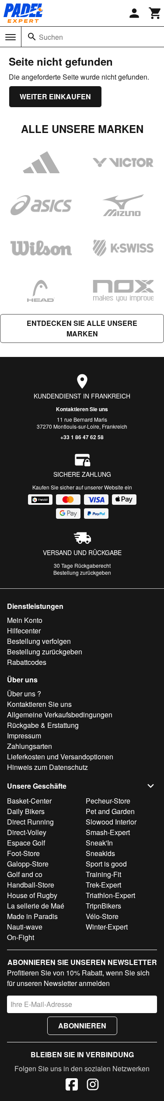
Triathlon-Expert (110, 895)
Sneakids (100, 853)
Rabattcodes (26, 662)
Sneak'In (99, 843)
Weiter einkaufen (55, 96)
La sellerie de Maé (35, 906)
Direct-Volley (26, 832)
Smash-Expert (108, 832)
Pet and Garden (110, 811)
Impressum (24, 736)
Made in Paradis (32, 916)
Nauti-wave (24, 927)
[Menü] (10, 37)
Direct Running (30, 822)
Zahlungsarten (29, 746)
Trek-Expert (103, 885)
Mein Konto (24, 620)
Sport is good (106, 864)
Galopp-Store (28, 864)
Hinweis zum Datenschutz (47, 767)
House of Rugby (32, 895)
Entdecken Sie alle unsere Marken (82, 328)
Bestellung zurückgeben (82, 572)
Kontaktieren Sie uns (82, 408)
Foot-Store (23, 853)
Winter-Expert (107, 927)
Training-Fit (103, 874)
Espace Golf (26, 843)
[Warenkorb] (155, 13)
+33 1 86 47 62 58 (82, 437)
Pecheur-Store (108, 801)
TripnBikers (103, 906)
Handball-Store (30, 885)
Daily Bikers (26, 811)
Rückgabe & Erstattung (43, 725)
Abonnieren (82, 1026)
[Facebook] (72, 1085)
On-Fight (20, 937)
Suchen (51, 37)
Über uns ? (24, 694)
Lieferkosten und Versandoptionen (60, 756)
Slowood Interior (111, 822)
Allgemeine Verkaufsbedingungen (59, 715)
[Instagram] (93, 1085)
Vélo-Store (102, 916)
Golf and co (24, 874)
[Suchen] (32, 37)
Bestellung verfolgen (39, 641)
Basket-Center (29, 801)
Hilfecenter (24, 631)
